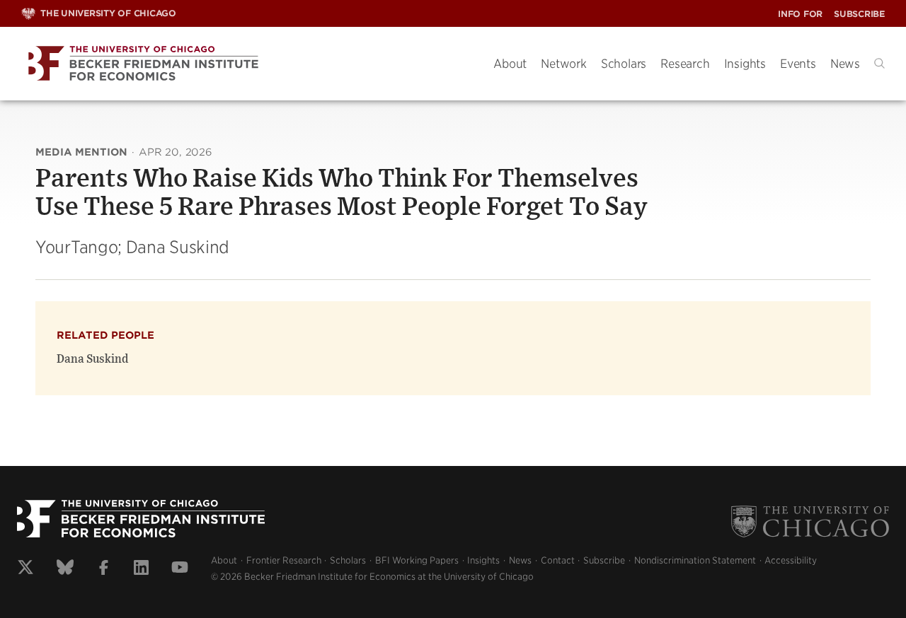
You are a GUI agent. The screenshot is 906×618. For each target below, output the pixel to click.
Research (684, 64)
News (845, 64)
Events (798, 64)
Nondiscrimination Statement (695, 560)
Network (564, 64)
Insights (745, 64)
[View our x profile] (25, 569)
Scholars (623, 64)
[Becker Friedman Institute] (246, 64)
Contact (558, 560)
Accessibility (790, 560)
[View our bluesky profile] (65, 569)
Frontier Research (283, 560)
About (510, 64)
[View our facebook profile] (103, 569)
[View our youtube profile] (179, 569)
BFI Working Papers (417, 560)
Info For (800, 13)
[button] (879, 63)
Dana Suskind (92, 359)
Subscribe (859, 13)
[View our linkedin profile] (141, 569)
